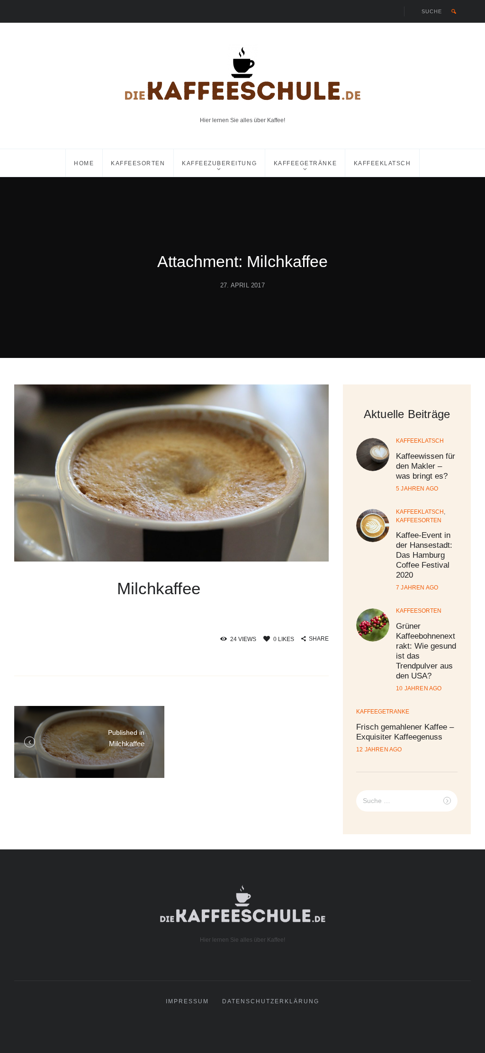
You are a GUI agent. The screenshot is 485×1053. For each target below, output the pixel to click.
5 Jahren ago (417, 488)
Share (319, 638)
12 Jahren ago (379, 749)
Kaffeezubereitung (219, 163)
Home (84, 163)
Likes (283, 639)
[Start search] (453, 11)
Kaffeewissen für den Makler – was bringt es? (425, 466)
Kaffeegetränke (305, 163)
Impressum (187, 1001)
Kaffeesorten (138, 163)
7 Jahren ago (417, 587)
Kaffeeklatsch (382, 163)
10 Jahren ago (419, 688)
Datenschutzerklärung (270, 1001)
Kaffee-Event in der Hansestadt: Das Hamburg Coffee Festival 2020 (424, 555)
